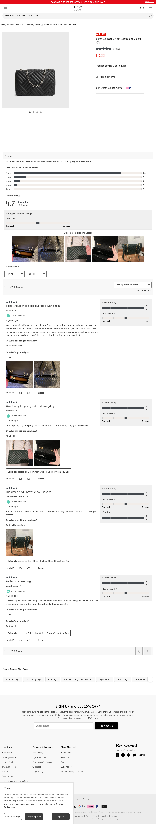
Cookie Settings (12, 816)
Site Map (114, 816)
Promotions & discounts (42, 762)
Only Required (34, 816)
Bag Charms (104, 679)
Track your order (9, 767)
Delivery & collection (11, 757)
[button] (5, 8)
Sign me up (106, 725)
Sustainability (66, 767)
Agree (61, 816)
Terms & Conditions (75, 816)
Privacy (88, 816)
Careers (64, 762)
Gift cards (36, 767)
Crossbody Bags (33, 679)
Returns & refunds (9, 762)
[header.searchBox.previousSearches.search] (150, 16)
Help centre (7, 752)
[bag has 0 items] (150, 8)
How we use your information (15, 781)
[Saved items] (142, 8)
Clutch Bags (122, 679)
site (107, 812)
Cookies (105, 816)
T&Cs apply (93, 718)
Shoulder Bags (13, 679)
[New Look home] (78, 8)
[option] (35, 70)
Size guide (6, 771)
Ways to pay (37, 771)
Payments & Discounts (42, 757)
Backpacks (140, 679)
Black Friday (37, 752)
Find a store (66, 752)
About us (65, 757)
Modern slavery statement (72, 771)
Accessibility (7, 776)
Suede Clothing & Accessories (78, 679)
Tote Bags (52, 679)
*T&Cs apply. (149, 2)
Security (96, 816)
